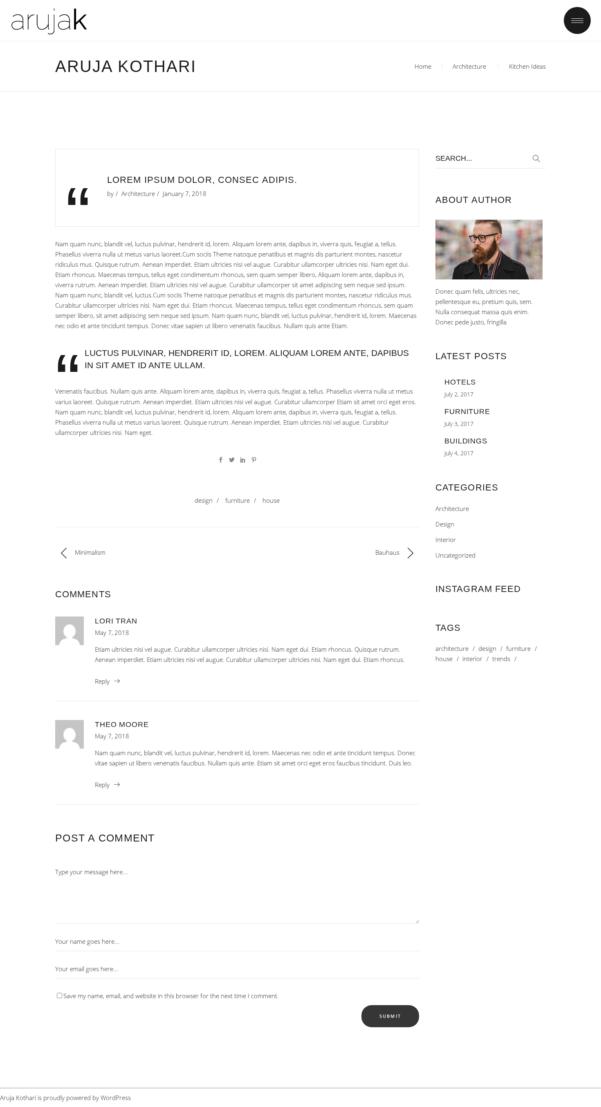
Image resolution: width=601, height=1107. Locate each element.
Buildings (465, 441)
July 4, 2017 (458, 453)
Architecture (469, 66)
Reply (102, 681)
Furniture (237, 500)
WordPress (116, 1098)
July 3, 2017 (458, 424)
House (271, 500)
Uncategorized (455, 555)
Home (423, 66)
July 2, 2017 (458, 394)
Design (204, 500)
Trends (501, 659)
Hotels (460, 382)
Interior (445, 540)
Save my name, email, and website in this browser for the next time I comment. (171, 996)
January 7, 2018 (184, 193)
